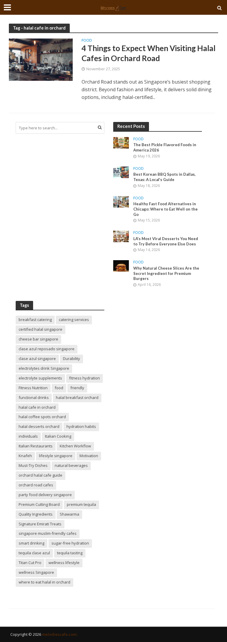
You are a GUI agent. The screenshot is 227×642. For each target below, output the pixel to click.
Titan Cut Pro (30, 562)
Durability (71, 358)
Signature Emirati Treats (40, 524)
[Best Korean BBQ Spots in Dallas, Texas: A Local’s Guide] (121, 172)
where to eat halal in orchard (44, 582)
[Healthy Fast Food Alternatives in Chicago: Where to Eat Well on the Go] (121, 201)
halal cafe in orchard (37, 407)
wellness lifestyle (64, 562)
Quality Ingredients (36, 514)
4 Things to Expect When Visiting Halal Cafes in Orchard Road (148, 53)
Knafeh (25, 455)
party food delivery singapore (45, 494)
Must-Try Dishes (33, 465)
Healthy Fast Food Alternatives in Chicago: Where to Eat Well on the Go (165, 208)
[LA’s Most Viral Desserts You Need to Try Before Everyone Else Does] (121, 236)
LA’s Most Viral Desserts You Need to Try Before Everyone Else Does (165, 241)
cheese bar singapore (38, 339)
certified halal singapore (40, 329)
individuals (28, 436)
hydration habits (81, 426)
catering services (74, 319)
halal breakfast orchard (77, 397)
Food (87, 40)
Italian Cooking (58, 436)
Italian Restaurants (36, 446)
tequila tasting (69, 552)
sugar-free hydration (70, 543)
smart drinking (31, 543)
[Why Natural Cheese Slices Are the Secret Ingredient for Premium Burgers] (121, 265)
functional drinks (34, 397)
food (59, 387)
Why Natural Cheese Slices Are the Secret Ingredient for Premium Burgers (166, 273)
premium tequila (81, 504)
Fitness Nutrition (33, 387)
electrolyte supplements (40, 378)
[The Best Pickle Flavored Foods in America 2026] (121, 142)
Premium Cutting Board (39, 504)
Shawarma (69, 514)
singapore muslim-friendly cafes (48, 533)
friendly (77, 387)
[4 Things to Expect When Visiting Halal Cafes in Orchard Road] (41, 59)
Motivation (89, 455)
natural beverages (71, 465)
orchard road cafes (36, 485)
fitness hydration (84, 378)
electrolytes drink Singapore (44, 368)
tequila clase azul (34, 552)
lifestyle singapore (55, 455)
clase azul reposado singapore (46, 348)
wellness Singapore (36, 572)
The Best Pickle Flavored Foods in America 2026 (164, 147)
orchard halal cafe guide (40, 475)
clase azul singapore (37, 358)
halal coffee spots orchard (42, 416)
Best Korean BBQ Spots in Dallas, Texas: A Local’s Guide (164, 177)
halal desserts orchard (39, 426)
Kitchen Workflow (75, 446)
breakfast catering (35, 319)
